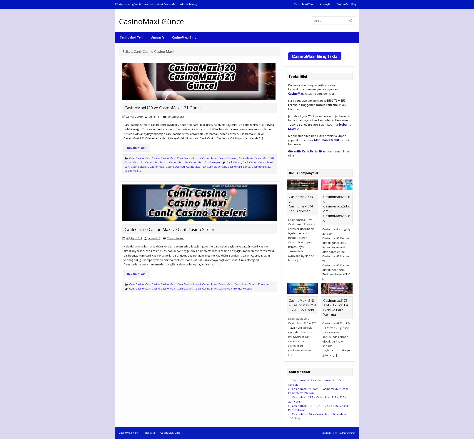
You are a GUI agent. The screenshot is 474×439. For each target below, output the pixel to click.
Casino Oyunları (227, 158)
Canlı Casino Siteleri (189, 158)
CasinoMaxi (246, 158)
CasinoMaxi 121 (134, 162)
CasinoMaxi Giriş (346, 4)
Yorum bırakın (176, 116)
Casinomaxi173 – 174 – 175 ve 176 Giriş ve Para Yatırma (336, 307)
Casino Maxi (209, 158)
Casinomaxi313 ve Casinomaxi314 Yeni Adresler (301, 203)
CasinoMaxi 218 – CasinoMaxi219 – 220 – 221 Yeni (302, 305)
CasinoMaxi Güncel (152, 21)
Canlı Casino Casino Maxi (160, 158)
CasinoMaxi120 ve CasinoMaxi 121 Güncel (164, 107)
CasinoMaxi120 (178, 162)
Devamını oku (136, 148)
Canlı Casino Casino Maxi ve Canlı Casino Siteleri (170, 229)
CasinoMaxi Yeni (303, 4)
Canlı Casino (136, 158)
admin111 (155, 116)
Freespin (214, 162)
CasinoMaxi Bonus (156, 162)
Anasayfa (325, 4)
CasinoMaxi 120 (264, 158)
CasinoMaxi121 (198, 162)
